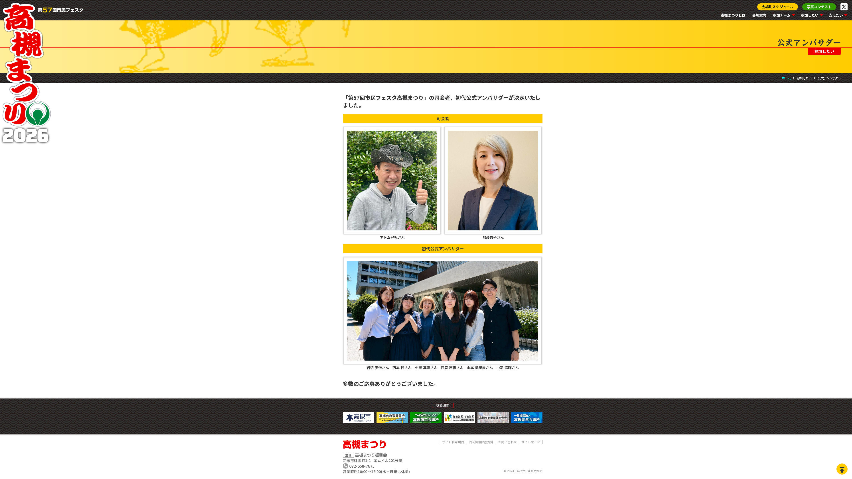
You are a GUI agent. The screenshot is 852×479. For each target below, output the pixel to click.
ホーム (786, 78)
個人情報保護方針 (481, 442)
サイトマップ (530, 442)
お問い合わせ (507, 442)
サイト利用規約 (453, 442)
